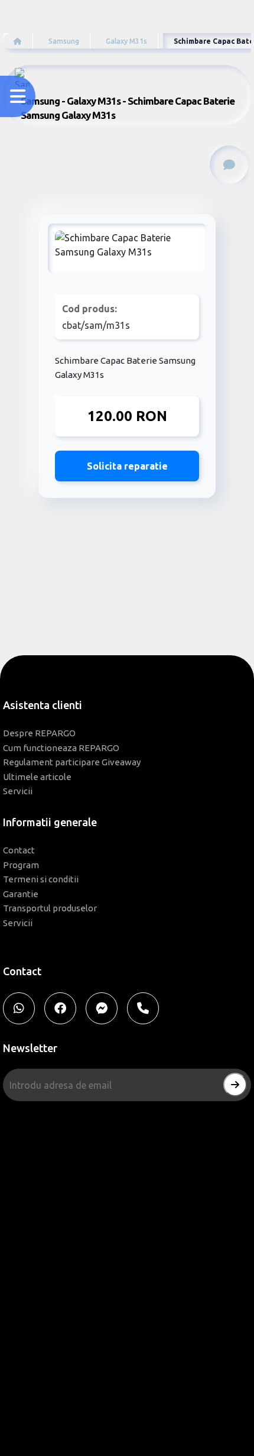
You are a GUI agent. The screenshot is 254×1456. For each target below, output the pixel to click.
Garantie (20, 894)
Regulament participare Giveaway (72, 762)
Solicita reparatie (127, 466)
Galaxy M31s (126, 41)
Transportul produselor (50, 908)
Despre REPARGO (39, 733)
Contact (19, 850)
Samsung (63, 41)
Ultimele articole (37, 777)
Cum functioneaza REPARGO (61, 748)
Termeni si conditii (41, 879)
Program (21, 865)
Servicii (17, 791)
